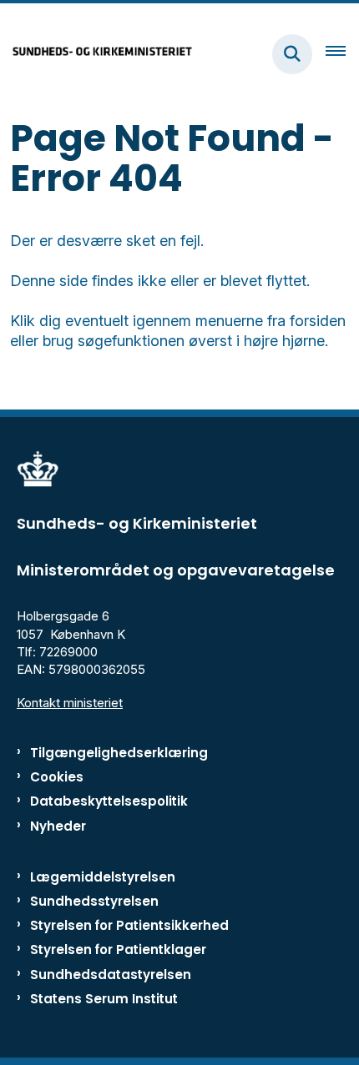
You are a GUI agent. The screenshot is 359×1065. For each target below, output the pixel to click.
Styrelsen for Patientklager (118, 949)
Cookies (56, 777)
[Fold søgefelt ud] (292, 54)
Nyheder (58, 826)
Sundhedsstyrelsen (94, 901)
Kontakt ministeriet (70, 703)
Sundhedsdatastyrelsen (110, 974)
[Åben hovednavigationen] (342, 54)
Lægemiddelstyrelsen (102, 877)
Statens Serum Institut (104, 998)
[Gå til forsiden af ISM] (97, 54)
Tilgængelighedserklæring (119, 752)
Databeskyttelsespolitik (109, 801)
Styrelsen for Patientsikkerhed (129, 925)
